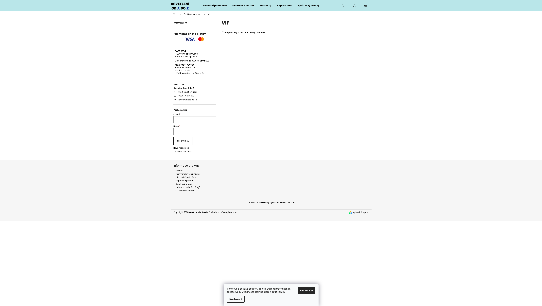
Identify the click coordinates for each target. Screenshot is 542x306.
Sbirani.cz (253, 202)
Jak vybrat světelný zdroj (188, 174)
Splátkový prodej (184, 184)
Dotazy (179, 170)
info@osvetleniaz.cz (187, 92)
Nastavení (235, 299)
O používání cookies (186, 190)
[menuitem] (214, 5)
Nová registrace (181, 148)
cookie (262, 288)
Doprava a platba (184, 180)
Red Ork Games (287, 202)
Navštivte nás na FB (187, 99)
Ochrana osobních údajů (188, 187)
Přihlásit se (183, 140)
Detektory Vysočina (269, 202)
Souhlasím (306, 290)
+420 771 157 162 (186, 95)
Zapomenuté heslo (182, 151)
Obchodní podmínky (186, 177)
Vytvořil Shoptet (361, 212)
